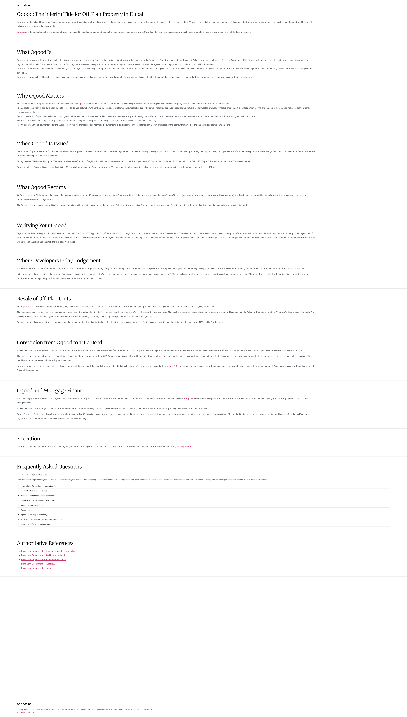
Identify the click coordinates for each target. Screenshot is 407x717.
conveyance (184, 446)
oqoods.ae (24, 5)
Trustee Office (261, 233)
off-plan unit (25, 306)
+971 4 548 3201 (28, 712)
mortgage (188, 398)
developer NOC (171, 366)
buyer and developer (73, 103)
